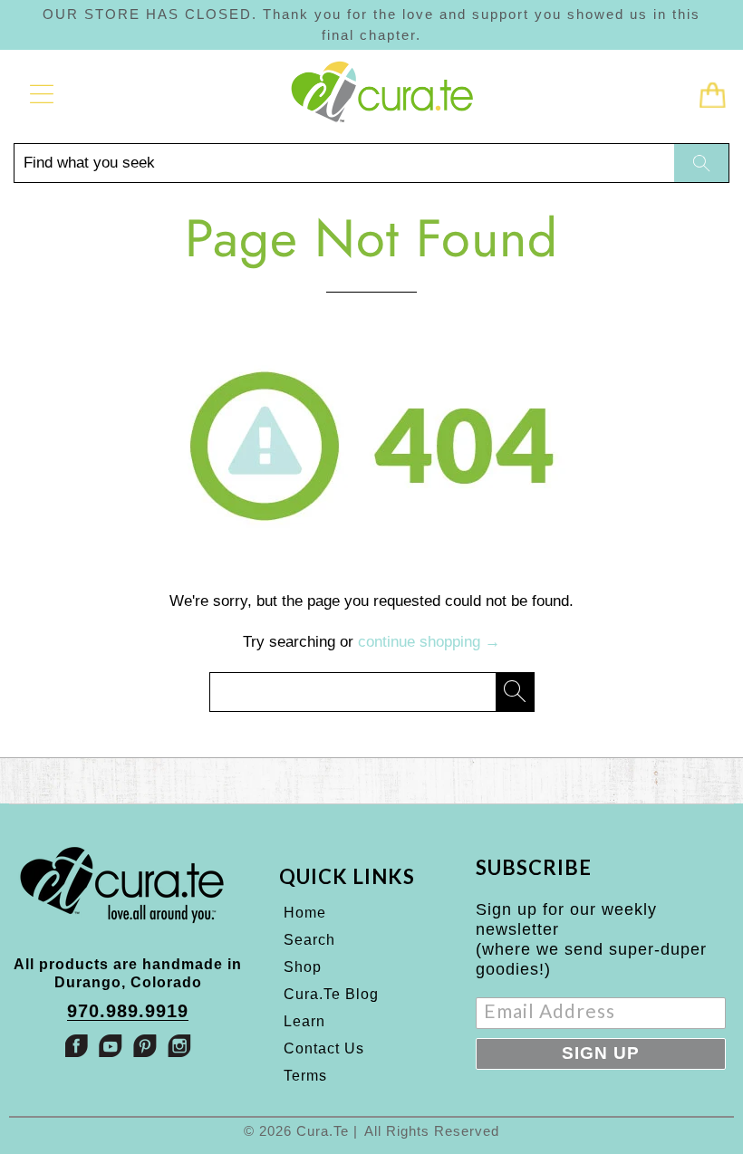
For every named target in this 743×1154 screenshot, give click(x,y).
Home (305, 912)
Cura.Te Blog (331, 994)
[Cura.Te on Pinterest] (145, 1045)
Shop (303, 967)
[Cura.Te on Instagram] (179, 1045)
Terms (305, 1075)
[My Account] (35, 94)
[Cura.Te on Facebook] (76, 1045)
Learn (304, 1021)
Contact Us (324, 1048)
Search (309, 939)
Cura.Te (322, 1131)
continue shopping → (429, 641)
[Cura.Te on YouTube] (110, 1045)
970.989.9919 (127, 1011)
